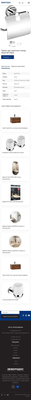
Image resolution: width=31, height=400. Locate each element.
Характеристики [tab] (5, 66)
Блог (16, 361)
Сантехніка (15, 355)
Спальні (15, 350)
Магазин (16, 364)
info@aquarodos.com (15, 330)
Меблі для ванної (15, 345)
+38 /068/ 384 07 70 (15, 337)
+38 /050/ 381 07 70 (15, 339)
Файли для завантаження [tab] (18, 66)
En (17, 387)
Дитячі (15, 353)
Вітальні (15, 348)
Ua (13, 387)
